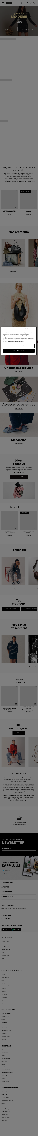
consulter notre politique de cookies (15, 341)
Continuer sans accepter (30, 328)
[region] (19, 341)
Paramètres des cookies (19, 346)
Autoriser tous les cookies (18, 350)
